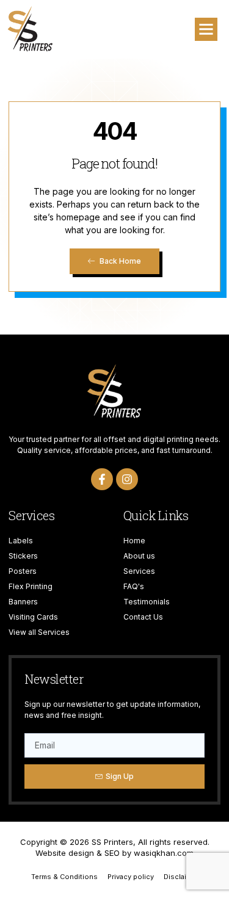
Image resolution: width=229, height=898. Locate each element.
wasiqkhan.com (164, 853)
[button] (206, 29)
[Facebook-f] (102, 479)
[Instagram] (127, 479)
